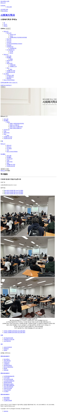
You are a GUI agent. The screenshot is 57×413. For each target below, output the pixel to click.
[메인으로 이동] (2, 141)
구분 (2, 344)
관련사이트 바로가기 (5, 356)
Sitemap (5, 25)
